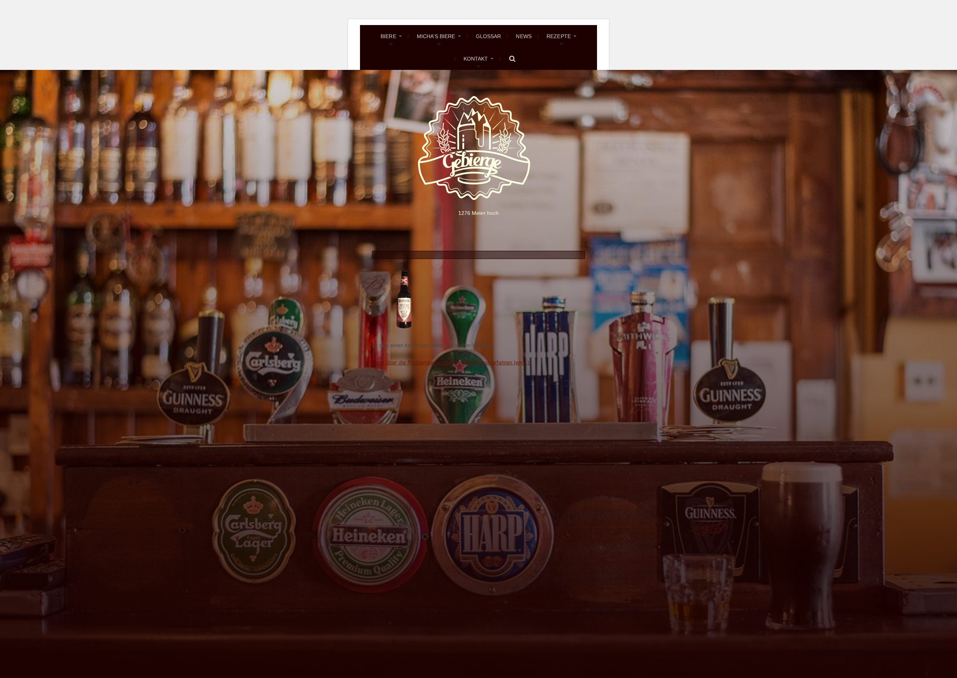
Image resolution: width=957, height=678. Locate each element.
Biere (388, 36)
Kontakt (476, 59)
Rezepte (559, 36)
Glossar (488, 36)
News (524, 36)
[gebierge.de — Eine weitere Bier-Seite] (478, 148)
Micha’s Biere (436, 36)
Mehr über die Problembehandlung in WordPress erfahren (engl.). (451, 362)
